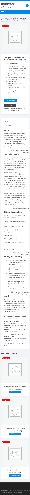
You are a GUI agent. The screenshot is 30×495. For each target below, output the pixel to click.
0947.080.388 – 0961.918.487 (17, 323)
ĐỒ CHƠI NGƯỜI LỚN (13, 18)
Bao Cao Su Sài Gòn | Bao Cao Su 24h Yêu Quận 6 (8, 4)
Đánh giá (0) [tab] (8, 125)
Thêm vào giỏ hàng (10, 100)
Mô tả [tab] (6, 121)
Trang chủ (4, 18)
